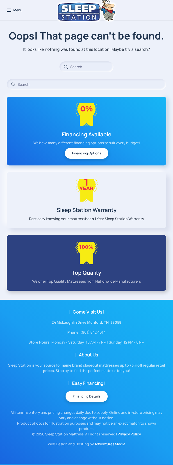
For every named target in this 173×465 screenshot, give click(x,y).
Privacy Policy (129, 434)
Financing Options (86, 153)
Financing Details (86, 396)
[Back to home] (86, 10)
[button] (14, 10)
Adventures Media (110, 444)
